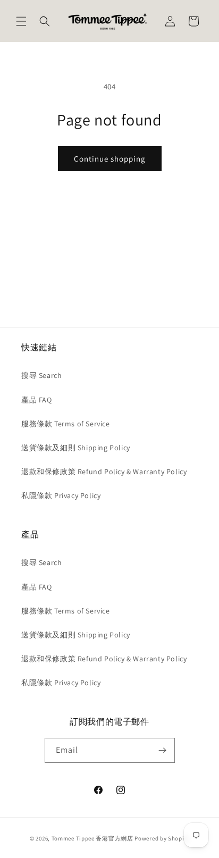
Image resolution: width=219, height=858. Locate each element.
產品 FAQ (36, 400)
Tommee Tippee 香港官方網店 (92, 838)
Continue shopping (110, 159)
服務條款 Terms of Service (65, 423)
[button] (21, 21)
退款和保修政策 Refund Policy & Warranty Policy (104, 471)
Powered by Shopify (161, 838)
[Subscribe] (162, 750)
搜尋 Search (41, 375)
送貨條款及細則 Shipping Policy (75, 447)
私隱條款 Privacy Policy (60, 495)
